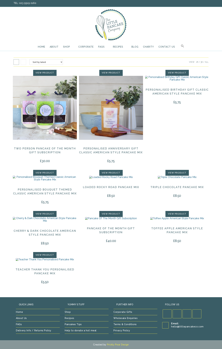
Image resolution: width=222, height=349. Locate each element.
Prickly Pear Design (118, 344)
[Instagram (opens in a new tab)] (203, 3)
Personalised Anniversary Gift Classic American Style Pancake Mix (111, 150)
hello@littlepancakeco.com (187, 326)
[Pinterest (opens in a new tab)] (199, 3)
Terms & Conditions (125, 324)
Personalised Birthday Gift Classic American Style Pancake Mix (177, 91)
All (207, 62)
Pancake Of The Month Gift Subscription (111, 230)
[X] (167, 313)
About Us (21, 318)
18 (197, 62)
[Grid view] (16, 62)
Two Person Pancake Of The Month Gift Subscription (45, 150)
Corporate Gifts (122, 312)
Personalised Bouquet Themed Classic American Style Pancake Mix (45, 191)
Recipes (69, 318)
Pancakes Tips (73, 324)
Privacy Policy (121, 330)
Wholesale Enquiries (125, 318)
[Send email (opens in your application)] (207, 3)
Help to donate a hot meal (81, 330)
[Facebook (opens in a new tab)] (195, 3)
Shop (68, 312)
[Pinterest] (187, 313)
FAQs (19, 324)
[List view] (23, 62)
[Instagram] (196, 313)
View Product (45, 72)
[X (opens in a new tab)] (190, 3)
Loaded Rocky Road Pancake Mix (111, 187)
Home (19, 312)
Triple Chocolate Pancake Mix (177, 187)
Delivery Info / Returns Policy (33, 330)
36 (202, 62)
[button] (182, 47)
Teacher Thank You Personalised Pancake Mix (45, 271)
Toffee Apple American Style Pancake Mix (177, 230)
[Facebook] (177, 313)
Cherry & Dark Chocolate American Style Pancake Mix (45, 232)
